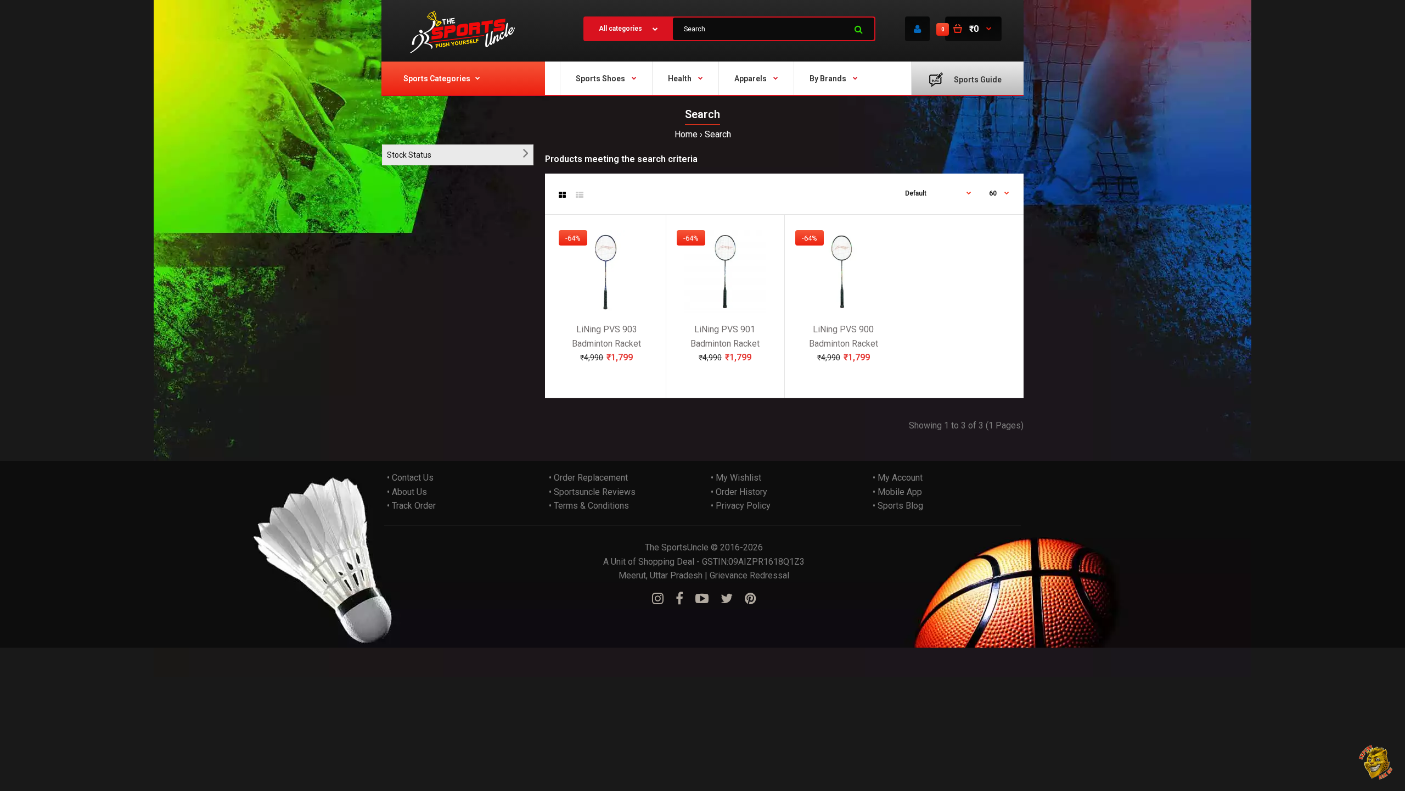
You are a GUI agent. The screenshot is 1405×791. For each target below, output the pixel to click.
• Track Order (411, 505)
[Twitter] (727, 598)
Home (686, 134)
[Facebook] (679, 598)
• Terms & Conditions (589, 505)
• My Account (898, 477)
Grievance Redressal (749, 575)
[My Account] (917, 28)
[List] (579, 195)
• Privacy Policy (741, 505)
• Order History (739, 492)
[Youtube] (702, 598)
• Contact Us (410, 477)
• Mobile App (897, 492)
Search (718, 134)
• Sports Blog (898, 505)
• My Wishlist (736, 477)
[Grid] (562, 195)
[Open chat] (1376, 762)
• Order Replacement (588, 477)
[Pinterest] (750, 598)
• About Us (407, 492)
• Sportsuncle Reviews (592, 492)
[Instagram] (658, 598)
